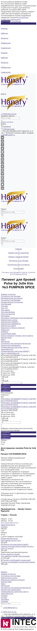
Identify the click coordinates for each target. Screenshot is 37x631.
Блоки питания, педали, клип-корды (17, 336)
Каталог (4, 572)
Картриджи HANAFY (9, 322)
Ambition (4, 332)
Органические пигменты (12, 302)
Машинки (5, 330)
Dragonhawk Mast (8, 334)
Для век (4, 306)
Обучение (5, 586)
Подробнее (16, 21)
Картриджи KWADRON (11, 324)
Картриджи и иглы (9, 578)
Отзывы (4, 527)
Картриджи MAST (8, 326)
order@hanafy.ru (10, 608)
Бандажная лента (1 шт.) (11, 540)
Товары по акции (8, 574)
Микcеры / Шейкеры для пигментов (16, 318)
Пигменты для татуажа (10, 576)
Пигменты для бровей (10, 300)
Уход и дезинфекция (10, 353)
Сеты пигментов (8, 314)
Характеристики (8, 525)
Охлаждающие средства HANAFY (15, 351)
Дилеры (4, 601)
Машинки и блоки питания (13, 580)
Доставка (5, 599)
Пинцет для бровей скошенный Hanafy (18, 562)
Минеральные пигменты (12, 298)
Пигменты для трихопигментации (16, 588)
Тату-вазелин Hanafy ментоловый (15, 556)
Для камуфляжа (8, 312)
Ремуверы (5, 316)
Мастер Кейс (6, 582)
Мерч (3, 584)
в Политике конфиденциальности (14, 18)
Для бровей (6, 304)
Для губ (4, 308)
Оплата (4, 598)
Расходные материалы (11, 590)
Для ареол (5, 310)
